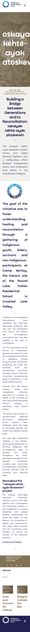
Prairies (5, 577)
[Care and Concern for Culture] (7, 586)
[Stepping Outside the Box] (22, 586)
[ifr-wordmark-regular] (11, 2)
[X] (12, 565)
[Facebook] (7, 565)
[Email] (21, 565)
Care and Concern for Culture (8, 603)
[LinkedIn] (16, 565)
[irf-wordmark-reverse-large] (11, 617)
